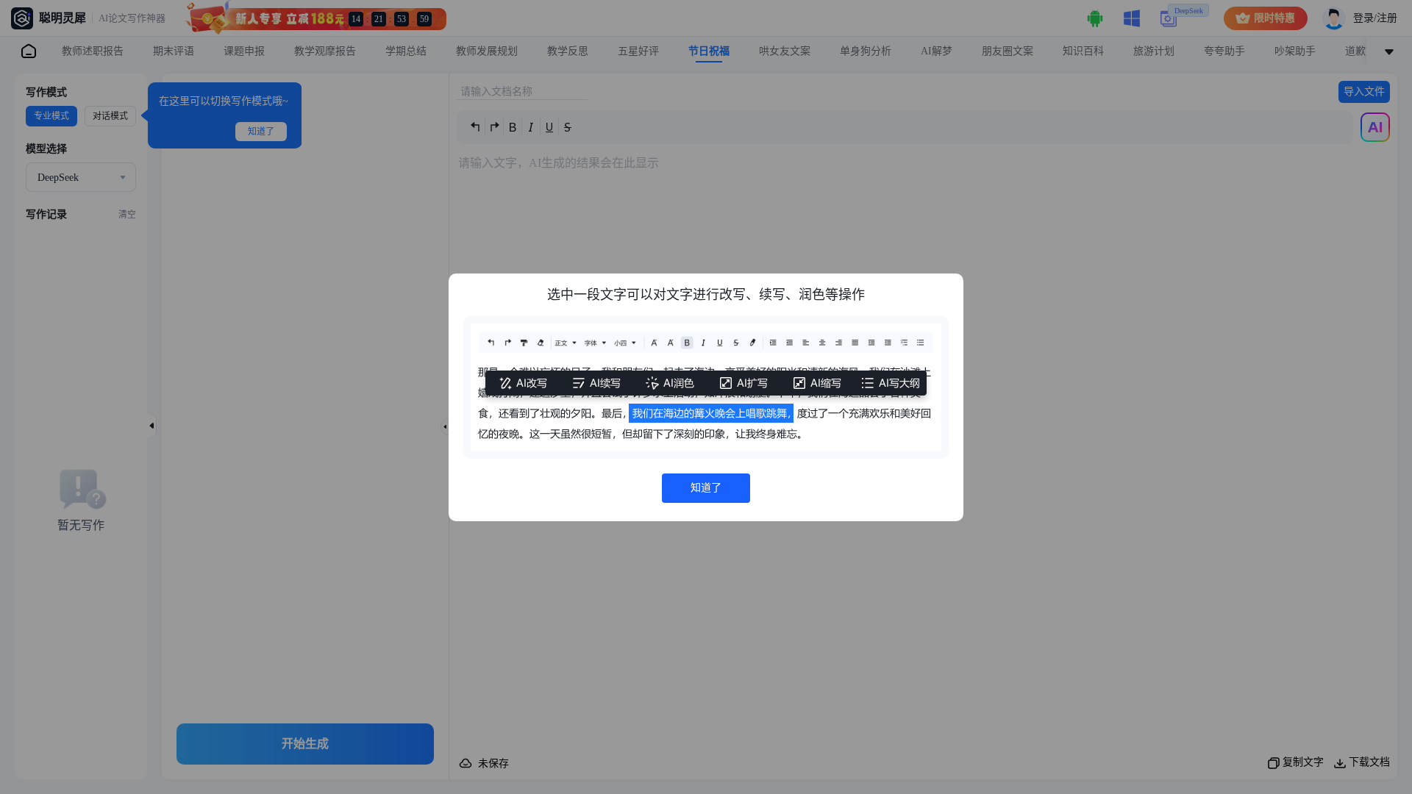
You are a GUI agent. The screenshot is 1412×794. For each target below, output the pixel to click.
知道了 (706, 487)
